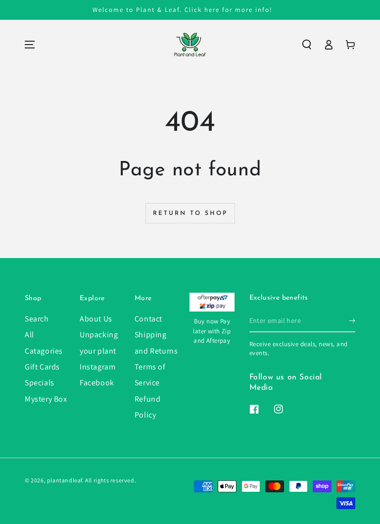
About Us (96, 319)
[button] (307, 44)
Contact (148, 319)
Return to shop (190, 213)
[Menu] (30, 44)
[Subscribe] (352, 321)
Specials (39, 382)
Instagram (97, 367)
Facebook (97, 382)
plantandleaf (64, 480)
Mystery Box (46, 399)
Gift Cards (42, 367)
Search (37, 319)
